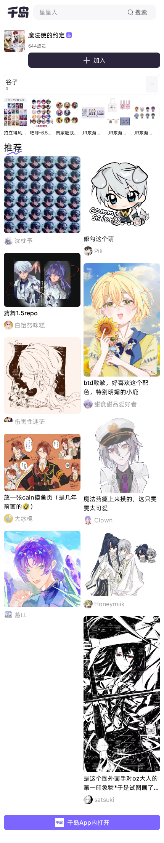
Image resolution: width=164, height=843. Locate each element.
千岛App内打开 (88, 822)
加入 (94, 60)
